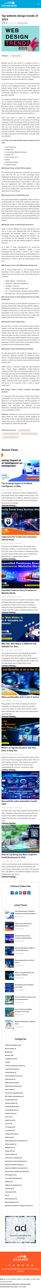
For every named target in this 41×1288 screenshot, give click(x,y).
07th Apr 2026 (19, 965)
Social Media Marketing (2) (13, 1178)
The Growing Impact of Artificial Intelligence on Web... (16, 485)
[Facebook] (12, 892)
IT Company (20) (10, 1127)
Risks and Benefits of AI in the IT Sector (20, 697)
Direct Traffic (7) (10, 1089)
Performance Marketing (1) (13, 1158)
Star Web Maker (12, 23)
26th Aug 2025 (19, 1027)
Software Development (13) (13, 1185)
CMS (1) (7, 1062)
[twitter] (16, 892)
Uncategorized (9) (10, 1192)
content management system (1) (15, 1065)
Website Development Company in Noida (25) (19, 1205)
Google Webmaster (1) (12, 1110)
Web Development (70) (12, 1202)
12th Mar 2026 (19, 978)
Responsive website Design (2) (14, 1164)
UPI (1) (7, 1195)
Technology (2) (9, 1188)
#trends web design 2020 (10, 434)
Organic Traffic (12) (11, 1154)
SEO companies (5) (11, 1175)
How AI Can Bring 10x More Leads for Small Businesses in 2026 (19, 856)
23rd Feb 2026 (19, 990)
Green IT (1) (8, 1117)
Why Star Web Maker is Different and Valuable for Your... (18, 645)
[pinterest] (24, 892)
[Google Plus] (13, 1265)
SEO (38, 206)
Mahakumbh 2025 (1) (11, 1134)
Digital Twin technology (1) (13, 1086)
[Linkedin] (28, 892)
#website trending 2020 (10, 437)
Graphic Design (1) (10, 1113)
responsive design (34, 358)
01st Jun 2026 (19, 941)
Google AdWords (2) (11, 1100)
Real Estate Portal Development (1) (16, 1161)
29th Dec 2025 (19, 1014)
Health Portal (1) (10, 1120)
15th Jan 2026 (19, 1002)
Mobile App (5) (9, 1137)
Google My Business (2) (12, 1106)
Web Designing (16, 56)
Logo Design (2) (10, 1130)
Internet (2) (8, 1124)
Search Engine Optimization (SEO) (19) (17, 1171)
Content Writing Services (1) (13, 1076)
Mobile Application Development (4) (16, 1141)
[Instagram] (27, 1265)
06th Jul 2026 (19, 916)
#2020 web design (24, 430)
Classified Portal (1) (11, 1059)
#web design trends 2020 (29, 434)
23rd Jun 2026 (19, 929)
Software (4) (9, 1182)
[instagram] (20, 892)
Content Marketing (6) (12, 1069)
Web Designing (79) (11, 1199)
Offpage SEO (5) (10, 1147)
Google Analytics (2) (11, 1103)
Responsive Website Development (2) (16, 1168)
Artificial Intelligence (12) (13, 1045)
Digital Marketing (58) (12, 1083)
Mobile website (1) (10, 1144)
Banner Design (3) (10, 1048)
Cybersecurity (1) (10, 1079)
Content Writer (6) (10, 1072)
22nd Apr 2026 (19, 953)
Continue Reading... (9, 505)
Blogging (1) (9, 1052)
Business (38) (9, 1055)
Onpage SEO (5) (10, 1151)
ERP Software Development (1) (14, 1096)
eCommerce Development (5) (14, 1093)
